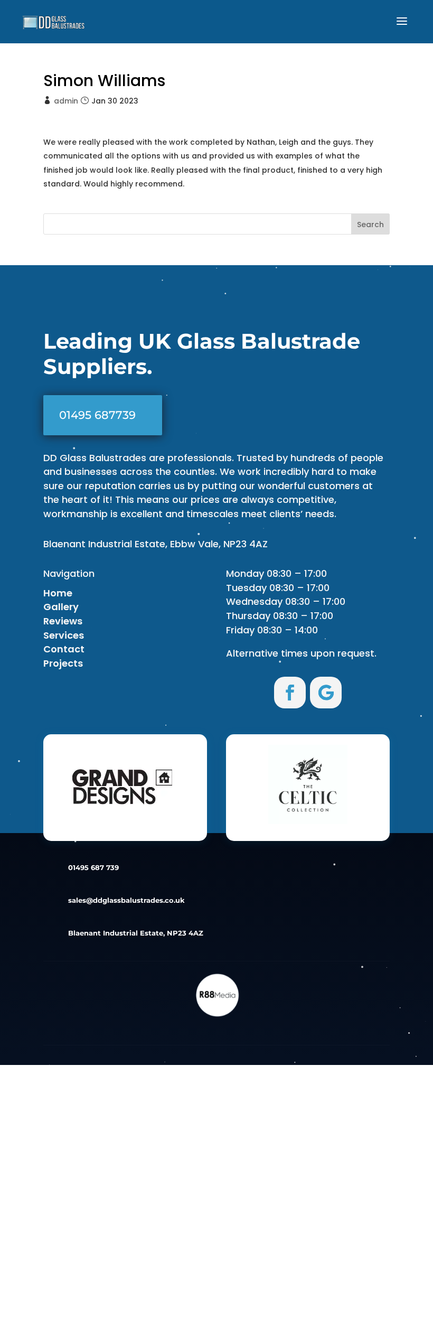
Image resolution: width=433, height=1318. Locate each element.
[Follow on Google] (326, 692)
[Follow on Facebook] (290, 692)
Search (370, 224)
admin (66, 101)
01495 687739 (97, 415)
